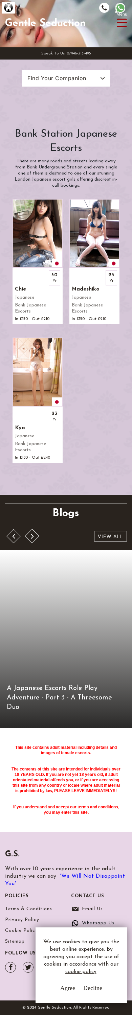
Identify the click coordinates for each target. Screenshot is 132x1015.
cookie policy (80, 971)
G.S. (12, 854)
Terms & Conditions (28, 909)
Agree (67, 988)
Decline (92, 988)
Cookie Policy (21, 930)
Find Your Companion (56, 78)
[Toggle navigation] (122, 23)
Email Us (92, 909)
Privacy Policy (22, 919)
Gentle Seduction (45, 23)
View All (110, 536)
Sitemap (15, 941)
